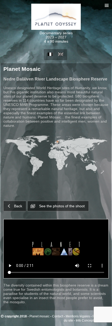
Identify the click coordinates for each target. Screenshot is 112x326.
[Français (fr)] (50, 54)
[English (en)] (60, 54)
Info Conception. (87, 320)
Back (18, 206)
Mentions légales (78, 316)
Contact (57, 316)
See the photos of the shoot (61, 206)
